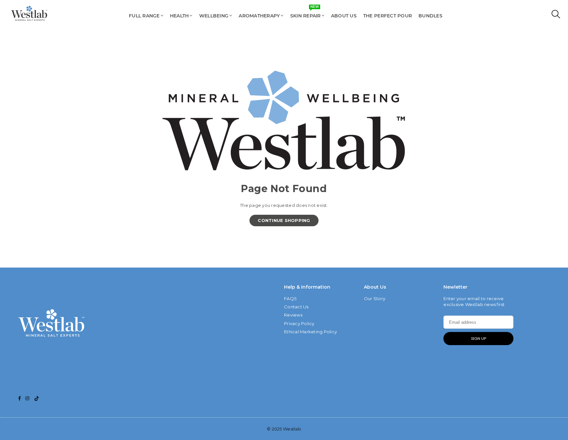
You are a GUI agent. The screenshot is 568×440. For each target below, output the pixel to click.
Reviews (293, 315)
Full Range (144, 16)
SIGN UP (478, 338)
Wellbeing (213, 16)
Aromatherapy (259, 16)
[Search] (554, 16)
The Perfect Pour (387, 16)
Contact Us (296, 306)
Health (179, 16)
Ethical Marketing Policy (310, 331)
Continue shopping (284, 220)
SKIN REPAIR (305, 13)
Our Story (374, 298)
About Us (344, 16)
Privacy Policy (299, 323)
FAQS (290, 298)
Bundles (430, 16)
